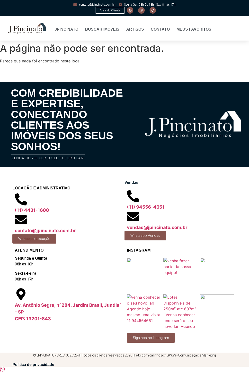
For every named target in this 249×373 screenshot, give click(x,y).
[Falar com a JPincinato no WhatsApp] (2, 370)
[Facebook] (130, 10)
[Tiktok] (153, 10)
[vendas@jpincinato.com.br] (133, 217)
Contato (160, 29)
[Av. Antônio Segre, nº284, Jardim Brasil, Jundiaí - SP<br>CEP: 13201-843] (21, 294)
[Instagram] (141, 10)
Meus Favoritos (194, 29)
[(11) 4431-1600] (21, 199)
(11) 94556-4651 (145, 207)
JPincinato (66, 29)
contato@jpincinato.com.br (45, 230)
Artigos (135, 29)
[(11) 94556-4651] (133, 196)
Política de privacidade (33, 365)
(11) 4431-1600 (32, 210)
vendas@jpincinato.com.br (157, 227)
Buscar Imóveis (102, 29)
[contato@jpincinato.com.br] (21, 220)
